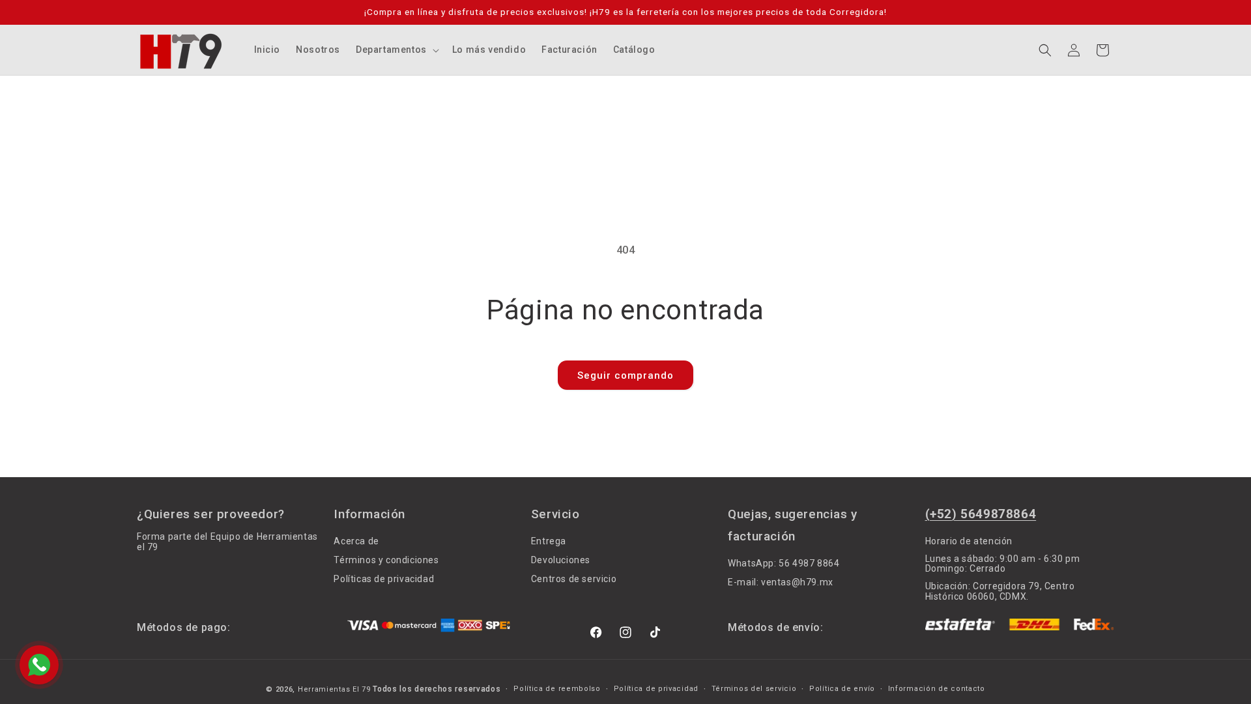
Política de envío (842, 689)
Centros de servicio (573, 579)
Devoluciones (560, 560)
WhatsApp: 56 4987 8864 (783, 563)
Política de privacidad (656, 689)
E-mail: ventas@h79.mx (780, 582)
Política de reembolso (557, 689)
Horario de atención (969, 541)
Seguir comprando (625, 375)
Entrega (548, 541)
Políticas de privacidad (384, 579)
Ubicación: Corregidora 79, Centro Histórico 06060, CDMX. (1000, 591)
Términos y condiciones (386, 560)
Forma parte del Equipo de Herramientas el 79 (227, 541)
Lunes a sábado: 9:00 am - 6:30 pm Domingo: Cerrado (1002, 563)
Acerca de (356, 541)
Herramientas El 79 (334, 689)
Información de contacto (936, 689)
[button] (396, 49)
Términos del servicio (754, 689)
